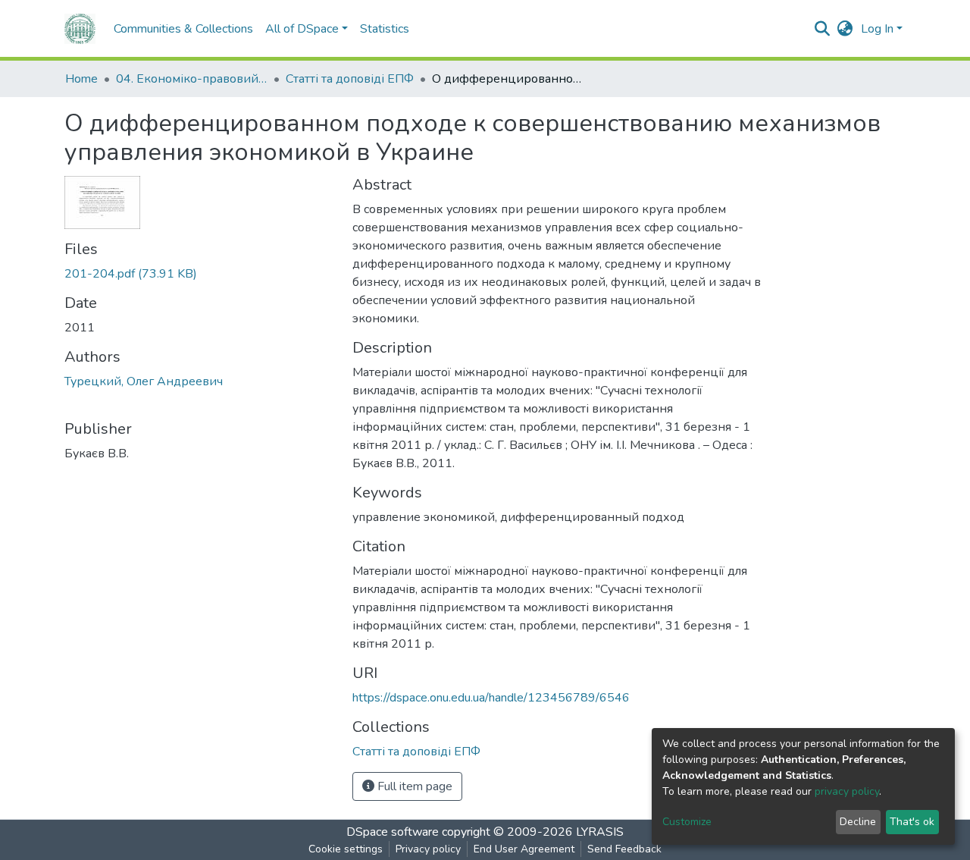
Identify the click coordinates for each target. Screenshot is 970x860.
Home (81, 79)
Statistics (384, 28)
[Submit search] (822, 29)
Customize (687, 821)
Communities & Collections (183, 28)
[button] (845, 29)
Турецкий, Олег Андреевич (143, 381)
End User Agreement (524, 849)
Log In (877, 28)
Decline (858, 821)
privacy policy (847, 791)
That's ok (912, 821)
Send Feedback (624, 849)
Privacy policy (428, 849)
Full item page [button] (413, 786)
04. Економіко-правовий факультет (192, 79)
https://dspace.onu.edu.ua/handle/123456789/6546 (491, 697)
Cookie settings (345, 849)
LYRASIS (600, 832)
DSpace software (392, 832)
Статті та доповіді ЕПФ (350, 79)
